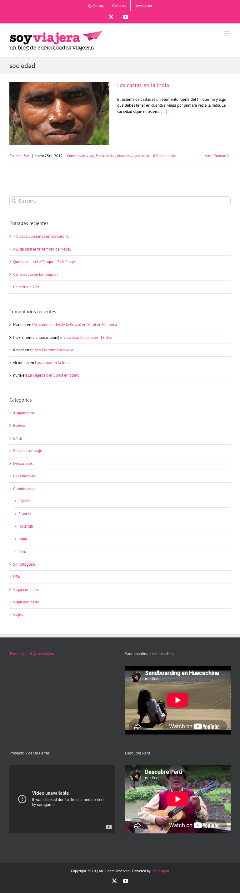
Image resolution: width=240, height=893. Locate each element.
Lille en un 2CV (26, 287)
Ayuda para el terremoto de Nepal (42, 249)
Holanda (25, 526)
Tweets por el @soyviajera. (32, 653)
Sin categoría (24, 564)
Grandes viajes (128, 155)
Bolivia (19, 425)
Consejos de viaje (80, 155)
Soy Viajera (160, 870)
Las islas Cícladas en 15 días (89, 337)
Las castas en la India (59, 108)
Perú (22, 551)
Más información (217, 155)
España (24, 501)
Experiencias (105, 155)
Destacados (22, 463)
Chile (17, 438)
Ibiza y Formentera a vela (51, 350)
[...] (164, 111)
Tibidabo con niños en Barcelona (40, 236)
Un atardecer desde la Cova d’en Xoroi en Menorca (74, 324)
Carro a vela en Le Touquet (35, 274)
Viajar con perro (26, 602)
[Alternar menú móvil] (227, 33)
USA (16, 576)
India (145, 155)
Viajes (18, 614)
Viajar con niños (26, 589)
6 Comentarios (164, 155)
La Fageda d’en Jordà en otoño (53, 375)
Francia (24, 513)
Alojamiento (23, 413)
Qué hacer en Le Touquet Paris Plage (44, 261)
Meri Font (23, 155)
